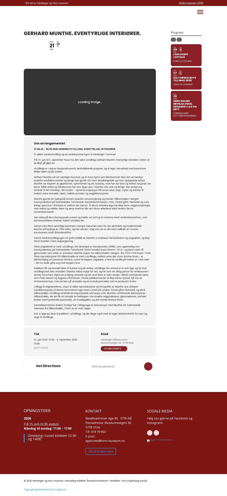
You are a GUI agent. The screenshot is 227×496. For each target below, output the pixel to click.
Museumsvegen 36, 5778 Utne (117, 342)
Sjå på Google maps (100, 451)
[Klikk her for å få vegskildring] (148, 366)
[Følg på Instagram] (156, 433)
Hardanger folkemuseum (114, 339)
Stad (104, 333)
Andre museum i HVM (191, 2)
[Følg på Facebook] (149, 433)
